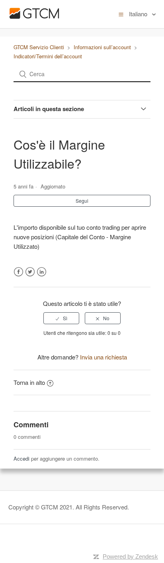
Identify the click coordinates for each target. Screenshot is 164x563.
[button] (121, 13)
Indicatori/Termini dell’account (48, 56)
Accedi (21, 458)
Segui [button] (82, 200)
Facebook (18, 272)
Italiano (139, 14)
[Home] (34, 19)
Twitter (30, 272)
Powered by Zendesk (130, 556)
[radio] (61, 318)
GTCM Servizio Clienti (39, 47)
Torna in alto (29, 382)
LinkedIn (42, 272)
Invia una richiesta (103, 357)
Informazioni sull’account (102, 47)
